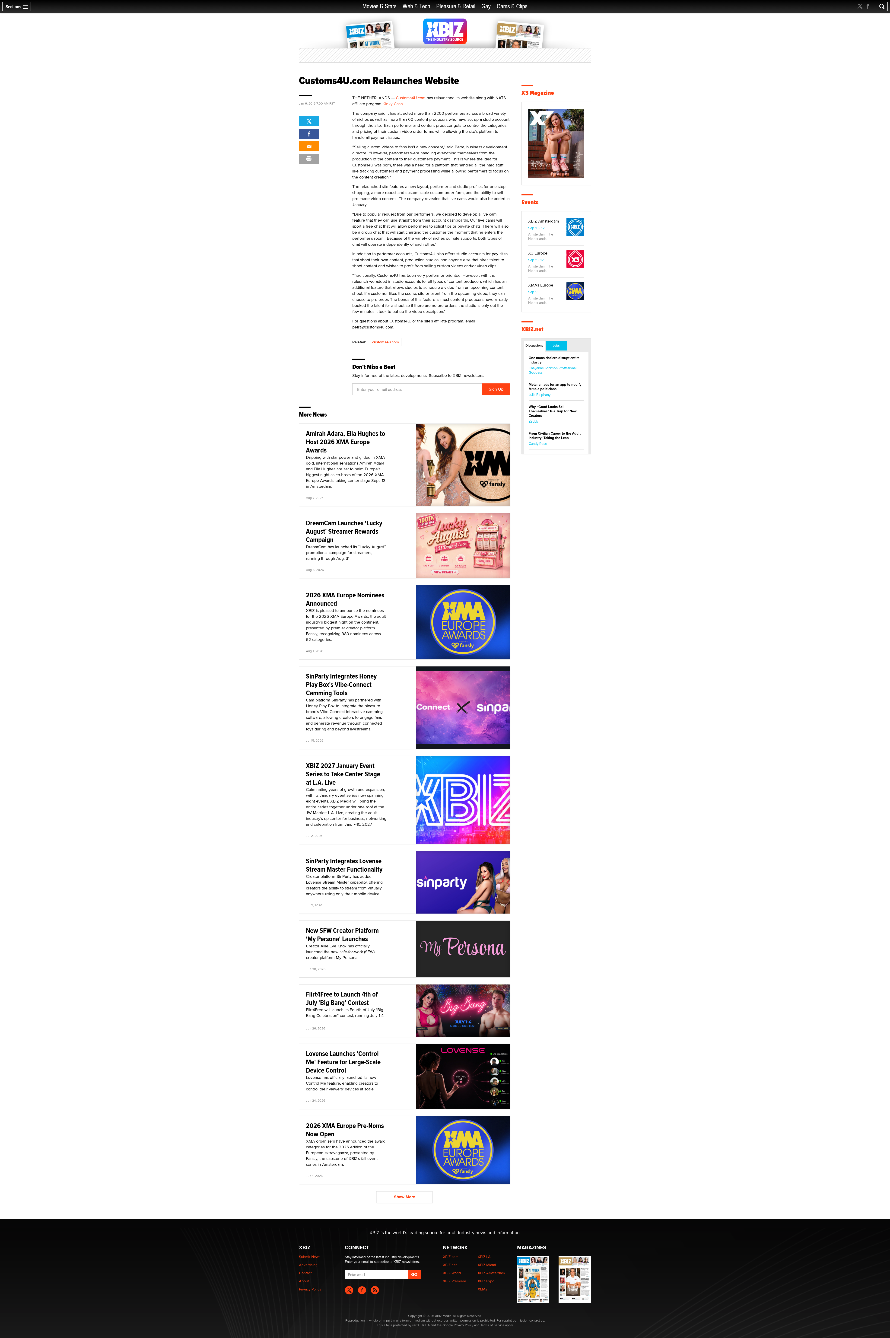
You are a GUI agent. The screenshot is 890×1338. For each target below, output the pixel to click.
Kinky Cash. (393, 104)
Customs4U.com (411, 98)
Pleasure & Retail (455, 6)
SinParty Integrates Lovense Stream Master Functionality (344, 865)
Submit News (309, 1256)
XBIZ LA (484, 1256)
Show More (404, 1197)
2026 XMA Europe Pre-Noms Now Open (345, 1130)
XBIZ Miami (487, 1265)
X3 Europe (537, 253)
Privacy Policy (310, 1289)
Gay (486, 6)
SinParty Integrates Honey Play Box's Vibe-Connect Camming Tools (341, 684)
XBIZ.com (450, 1256)
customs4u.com (385, 342)
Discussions (534, 345)
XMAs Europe (540, 285)
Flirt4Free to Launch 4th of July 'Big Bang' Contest (342, 998)
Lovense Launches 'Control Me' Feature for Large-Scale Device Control (343, 1061)
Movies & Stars (379, 6)
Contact (305, 1273)
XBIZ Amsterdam (543, 221)
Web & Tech (416, 6)
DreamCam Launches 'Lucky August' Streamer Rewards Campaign (344, 531)
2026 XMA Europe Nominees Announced (345, 599)
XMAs (482, 1289)
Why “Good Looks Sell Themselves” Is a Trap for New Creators (553, 411)
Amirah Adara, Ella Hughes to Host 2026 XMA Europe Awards (345, 441)
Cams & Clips (512, 6)
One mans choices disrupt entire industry (554, 360)
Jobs (556, 345)
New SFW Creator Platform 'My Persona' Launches (342, 934)
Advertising (308, 1265)
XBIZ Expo (486, 1281)
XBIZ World (452, 1273)
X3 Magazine (537, 92)
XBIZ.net (532, 329)
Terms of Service (492, 1325)
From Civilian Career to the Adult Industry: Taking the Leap (555, 435)
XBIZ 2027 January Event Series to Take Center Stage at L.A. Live (343, 774)
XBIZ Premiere (454, 1281)
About (304, 1281)
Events (529, 202)
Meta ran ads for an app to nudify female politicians (555, 387)
